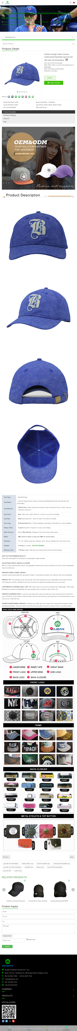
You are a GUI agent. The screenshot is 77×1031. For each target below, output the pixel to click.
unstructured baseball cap (61, 863)
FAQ (5, 122)
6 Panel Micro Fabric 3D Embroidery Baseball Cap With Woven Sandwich (38, 901)
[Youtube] (13, 1021)
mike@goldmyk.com (11, 979)
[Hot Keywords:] (73, 43)
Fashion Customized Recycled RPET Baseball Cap (16, 901)
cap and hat (7, 871)
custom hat (17, 871)
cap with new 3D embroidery (12, 867)
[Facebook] (3, 1021)
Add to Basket (55, 83)
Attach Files (7, 936)
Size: (37, 105)
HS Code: (6, 107)
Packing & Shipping (10, 115)
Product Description (10, 112)
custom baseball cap (43, 863)
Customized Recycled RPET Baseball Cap (61, 901)
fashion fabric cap (27, 863)
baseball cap (29, 867)
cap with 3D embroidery (10, 863)
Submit (7, 946)
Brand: (38, 102)
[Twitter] (10, 1021)
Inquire (49, 78)
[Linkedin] (6, 1021)
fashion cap (40, 867)
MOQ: (38, 107)
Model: (5, 102)
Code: (5, 105)
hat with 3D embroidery (54, 867)
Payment (6, 118)
